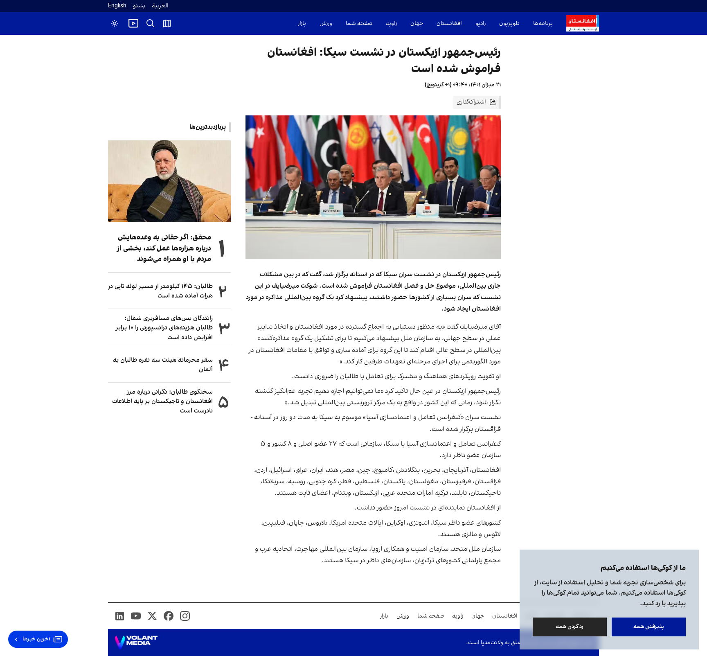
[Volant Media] (136, 642)
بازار (302, 23)
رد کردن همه (570, 626)
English (117, 6)
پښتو (139, 6)
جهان (416, 23)
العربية (160, 6)
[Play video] (133, 23)
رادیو (480, 23)
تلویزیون (509, 23)
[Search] (150, 23)
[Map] (167, 23)
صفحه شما (359, 23)
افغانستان (449, 23)
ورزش (326, 23)
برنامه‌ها (543, 23)
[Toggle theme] (114, 23)
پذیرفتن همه (648, 626)
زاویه (391, 23)
